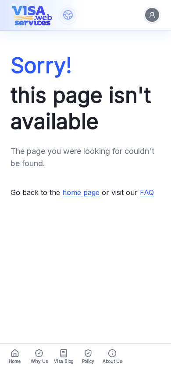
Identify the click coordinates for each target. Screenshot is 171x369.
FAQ (147, 192)
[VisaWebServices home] (32, 15)
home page (81, 192)
